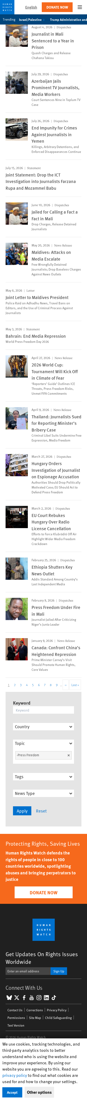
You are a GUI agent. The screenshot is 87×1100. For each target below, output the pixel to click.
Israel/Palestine (30, 19)
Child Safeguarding (58, 1017)
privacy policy (14, 1075)
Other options (39, 1092)
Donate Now (57, 7)
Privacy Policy (56, 1010)
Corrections (34, 1010)
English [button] (31, 7)
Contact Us (15, 1010)
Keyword (21, 702)
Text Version (15, 1025)
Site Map (35, 1017)
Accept (12, 1092)
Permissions (16, 1017)
